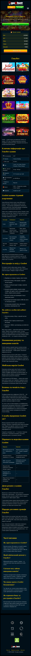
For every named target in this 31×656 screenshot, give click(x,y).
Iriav (4, 35)
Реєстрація (19, 7)
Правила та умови (15, 650)
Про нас (8, 650)
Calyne (4, 44)
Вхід (11, 7)
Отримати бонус (15, 24)
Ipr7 (4, 38)
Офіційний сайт (17, 50)
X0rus (4, 41)
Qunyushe (5, 46)
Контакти (23, 650)
